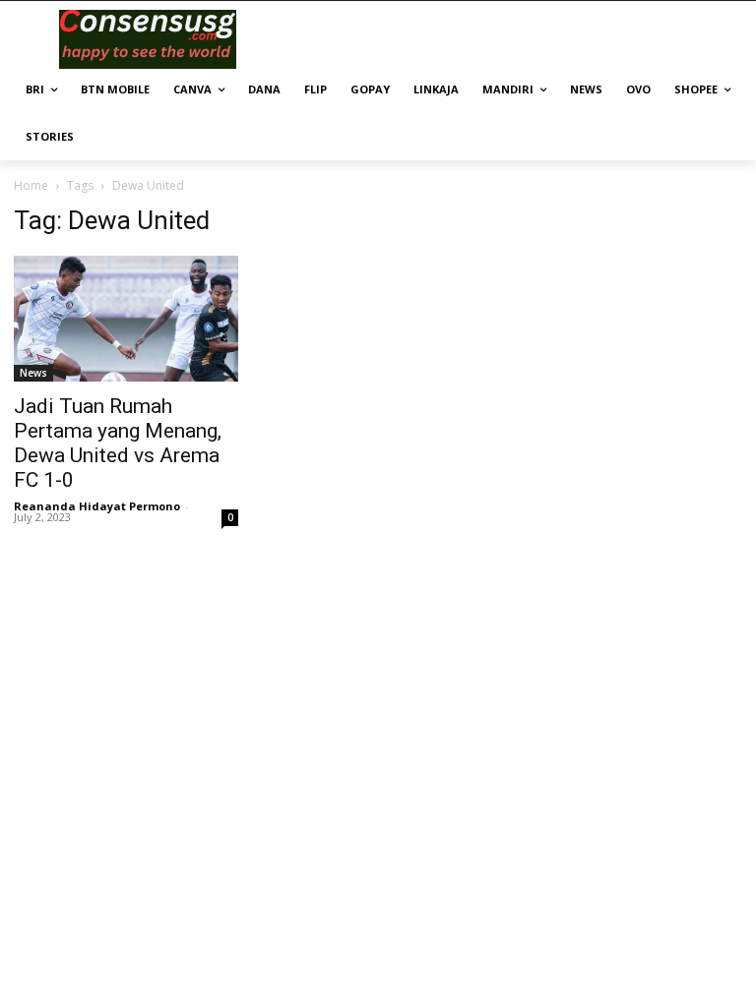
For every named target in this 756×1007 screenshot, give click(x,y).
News (33, 373)
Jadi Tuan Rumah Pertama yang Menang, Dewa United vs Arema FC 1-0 (117, 443)
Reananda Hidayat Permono (97, 506)
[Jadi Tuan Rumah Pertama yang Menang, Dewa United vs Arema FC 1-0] (126, 319)
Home (31, 185)
